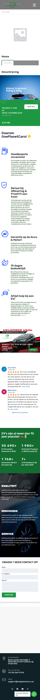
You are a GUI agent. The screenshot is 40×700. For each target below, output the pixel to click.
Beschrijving (7, 63)
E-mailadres (6, 574)
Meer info (31, 106)
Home (3, 12)
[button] (3, 100)
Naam (4, 567)
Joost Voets (12, 368)
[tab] (7, 62)
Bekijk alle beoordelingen (20, 412)
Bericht (4, 580)
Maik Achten (12, 390)
